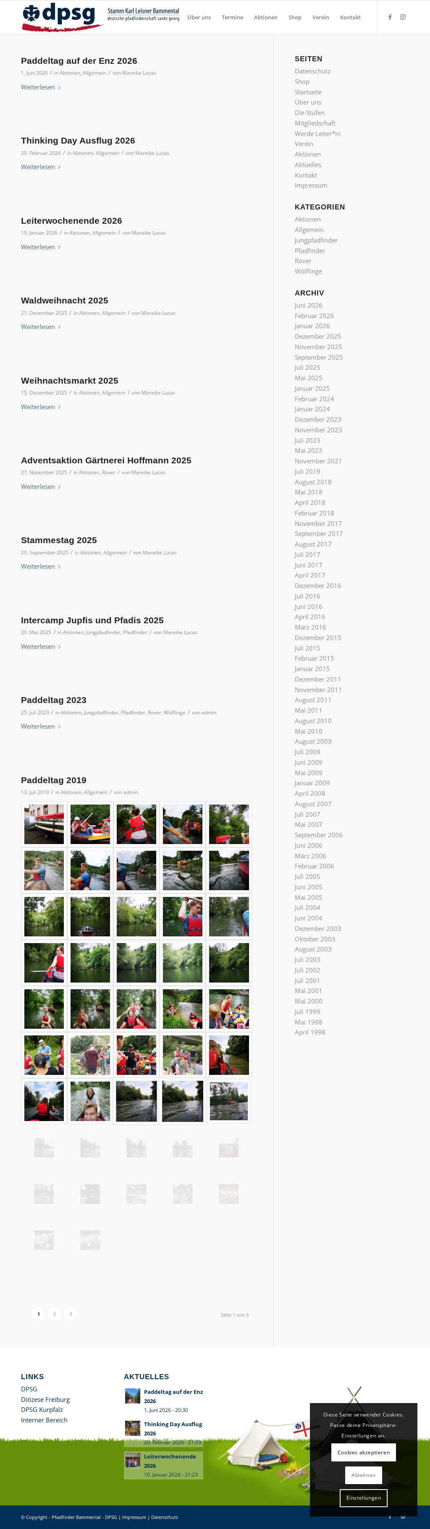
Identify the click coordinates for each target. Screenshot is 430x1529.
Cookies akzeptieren (364, 1452)
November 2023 (318, 430)
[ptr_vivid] (136, 870)
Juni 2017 (308, 565)
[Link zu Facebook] (390, 16)
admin (209, 712)
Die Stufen (310, 112)
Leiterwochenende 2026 (71, 220)
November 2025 (318, 346)
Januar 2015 (312, 668)
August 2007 (313, 804)
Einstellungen (363, 1497)
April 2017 (310, 575)
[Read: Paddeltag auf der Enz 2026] (132, 1396)
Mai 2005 (308, 897)
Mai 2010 (308, 731)
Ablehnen (363, 1475)
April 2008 (310, 793)
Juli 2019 (307, 471)
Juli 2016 (307, 596)
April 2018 (310, 502)
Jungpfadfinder (103, 632)
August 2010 (313, 720)
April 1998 (310, 1032)
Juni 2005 (308, 887)
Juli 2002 (307, 970)
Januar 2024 (312, 409)
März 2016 (310, 627)
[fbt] (90, 1101)
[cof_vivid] (44, 824)
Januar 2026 (312, 325)
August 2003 (313, 949)
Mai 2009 (308, 772)
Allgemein (94, 72)
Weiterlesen (38, 87)
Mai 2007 (308, 824)
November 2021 (318, 461)
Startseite (308, 92)
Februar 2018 (314, 513)
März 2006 (310, 856)
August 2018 (313, 482)
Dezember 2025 (318, 336)
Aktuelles (308, 164)
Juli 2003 (307, 959)
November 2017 (318, 523)
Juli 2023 (307, 440)
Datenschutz (312, 71)
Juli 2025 (307, 367)
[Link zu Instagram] (402, 16)
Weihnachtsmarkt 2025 (69, 380)
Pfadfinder (135, 632)
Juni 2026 (308, 305)
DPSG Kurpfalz (42, 1409)
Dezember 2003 (318, 928)
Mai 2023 (308, 450)
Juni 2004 (308, 918)
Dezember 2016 (318, 585)
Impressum (311, 185)
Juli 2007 (307, 814)
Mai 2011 (308, 710)
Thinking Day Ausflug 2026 (78, 140)
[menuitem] (199, 17)
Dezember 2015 (318, 637)
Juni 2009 (308, 762)
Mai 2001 (308, 990)
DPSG (29, 1389)
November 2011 (318, 689)
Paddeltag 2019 (54, 780)
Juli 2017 (307, 554)
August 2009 (313, 741)
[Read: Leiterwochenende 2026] (132, 1460)
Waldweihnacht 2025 (64, 300)
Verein (304, 143)
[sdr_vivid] (136, 824)
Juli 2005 (307, 876)
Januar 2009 (312, 783)
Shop (302, 81)
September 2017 (319, 533)
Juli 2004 (307, 907)
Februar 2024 (314, 399)
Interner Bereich (44, 1420)
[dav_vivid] (183, 870)
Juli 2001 (307, 980)
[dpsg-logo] (102, 17)
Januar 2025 (312, 388)
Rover (108, 472)
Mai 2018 (308, 492)
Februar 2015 (314, 658)
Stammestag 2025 (59, 540)
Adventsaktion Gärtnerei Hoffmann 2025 (106, 460)
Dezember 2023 (318, 419)
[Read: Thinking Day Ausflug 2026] (132, 1428)
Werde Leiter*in (318, 133)
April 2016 (310, 616)
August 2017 (313, 544)
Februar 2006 (314, 866)
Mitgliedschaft (315, 123)
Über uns (308, 102)
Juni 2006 (308, 845)
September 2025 (319, 357)
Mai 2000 (308, 1001)
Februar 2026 (314, 315)
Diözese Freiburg (45, 1399)
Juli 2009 (307, 752)
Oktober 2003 (315, 939)
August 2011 (313, 699)
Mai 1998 (308, 1022)
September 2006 (319, 835)
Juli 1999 (307, 1011)
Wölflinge (175, 712)
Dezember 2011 (318, 679)
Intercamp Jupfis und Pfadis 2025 (92, 620)
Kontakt (306, 175)
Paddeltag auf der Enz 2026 (79, 60)
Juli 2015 (307, 648)
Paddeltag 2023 (54, 700)
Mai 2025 (308, 378)
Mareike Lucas (139, 72)
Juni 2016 (308, 606)
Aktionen (70, 72)
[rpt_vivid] (44, 1009)
